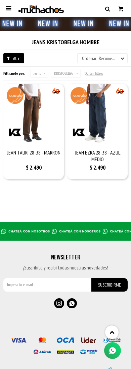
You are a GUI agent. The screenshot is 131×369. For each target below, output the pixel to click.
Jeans (37, 73)
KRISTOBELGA (63, 73)
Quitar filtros (94, 73)
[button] (107, 8)
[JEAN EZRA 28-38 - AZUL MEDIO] (97, 114)
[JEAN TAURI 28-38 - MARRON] (33, 114)
